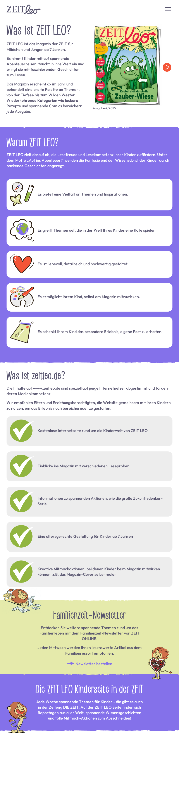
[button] (167, 67)
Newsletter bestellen (93, 663)
